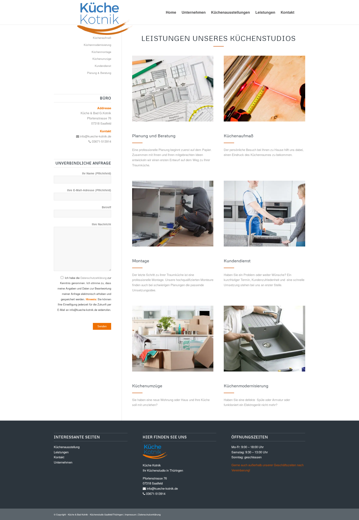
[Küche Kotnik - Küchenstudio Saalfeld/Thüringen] (95, 18)
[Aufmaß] (264, 89)
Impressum (130, 514)
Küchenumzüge (101, 59)
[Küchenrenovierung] (264, 339)
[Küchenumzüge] (173, 339)
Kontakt (59, 457)
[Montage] (173, 214)
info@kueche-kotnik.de (95, 136)
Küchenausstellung (67, 447)
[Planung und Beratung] (173, 89)
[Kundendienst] (264, 214)
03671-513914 (101, 141)
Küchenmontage (101, 52)
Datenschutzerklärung (93, 278)
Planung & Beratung (99, 73)
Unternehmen (63, 462)
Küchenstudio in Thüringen (165, 470)
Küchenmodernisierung (97, 45)
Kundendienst (103, 66)
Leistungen (61, 452)
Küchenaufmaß (102, 38)
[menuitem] (171, 12)
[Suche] (301, 12)
